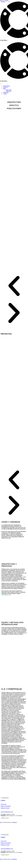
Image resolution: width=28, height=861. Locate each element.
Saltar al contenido (4, 0)
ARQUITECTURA (14, 102)
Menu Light (8, 89)
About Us (5, 87)
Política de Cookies (5, 808)
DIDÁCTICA (14, 105)
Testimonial (5, 92)
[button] (14, 286)
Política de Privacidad (6, 806)
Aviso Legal (3, 804)
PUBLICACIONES (14, 108)
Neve (1, 822)
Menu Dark (8, 91)
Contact (5, 93)
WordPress (14, 822)
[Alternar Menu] (25, 88)
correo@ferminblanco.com (7, 811)
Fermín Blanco (6, 86)
